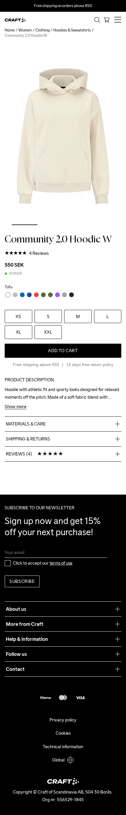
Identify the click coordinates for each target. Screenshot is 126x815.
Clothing (42, 30)
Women (25, 30)
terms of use (61, 563)
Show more (15, 406)
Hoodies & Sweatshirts (72, 30)
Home (10, 30)
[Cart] (107, 20)
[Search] (97, 20)
